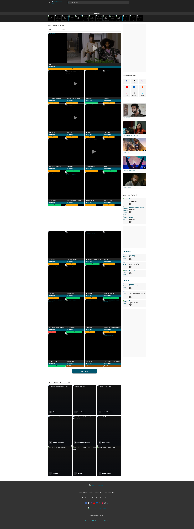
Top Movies (127, 251)
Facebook (127, 82)
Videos (109, 492)
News (113, 492)
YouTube (126, 89)
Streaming (91, 492)
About (83, 497)
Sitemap (93, 497)
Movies (49, 25)
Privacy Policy (108, 497)
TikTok (126, 95)
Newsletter (134, 95)
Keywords (55, 25)
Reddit (142, 89)
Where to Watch (52, 66)
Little (50, 64)
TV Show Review (132, 201)
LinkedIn (134, 89)
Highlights (97, 13)
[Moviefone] (57, 2)
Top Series (126, 280)
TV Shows (85, 492)
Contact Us (87, 497)
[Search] (127, 2)
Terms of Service (100, 497)
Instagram (142, 82)
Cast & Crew (69, 365)
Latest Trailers (128, 101)
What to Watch (103, 492)
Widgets (142, 95)
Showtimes (96, 492)
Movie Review (132, 209)
